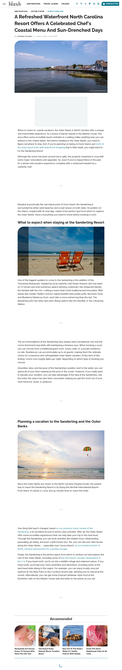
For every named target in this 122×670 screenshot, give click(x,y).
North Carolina (55, 11)
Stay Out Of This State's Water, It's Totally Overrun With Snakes (72, 651)
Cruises (65, 4)
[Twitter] (85, 4)
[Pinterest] (81, 4)
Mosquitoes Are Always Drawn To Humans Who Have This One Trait (25, 651)
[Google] (94, 4)
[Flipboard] (90, 4)
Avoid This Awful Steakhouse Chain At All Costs (96, 651)
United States (37, 11)
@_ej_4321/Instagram (96, 273)
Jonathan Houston (24, 36)
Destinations (33, 4)
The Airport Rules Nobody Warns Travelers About (49, 651)
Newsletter (112, 4)
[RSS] (98, 4)
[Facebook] (77, 4)
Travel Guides (50, 4)
